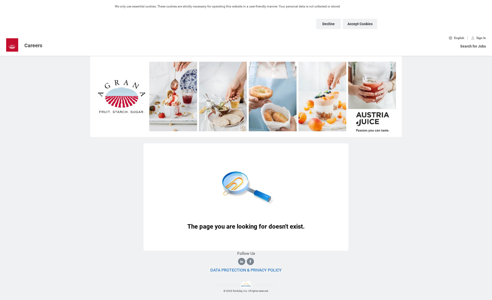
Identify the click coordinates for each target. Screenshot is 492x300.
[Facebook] (250, 261)
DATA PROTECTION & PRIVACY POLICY (246, 270)
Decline (328, 24)
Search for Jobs (473, 46)
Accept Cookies (360, 24)
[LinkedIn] (241, 261)
